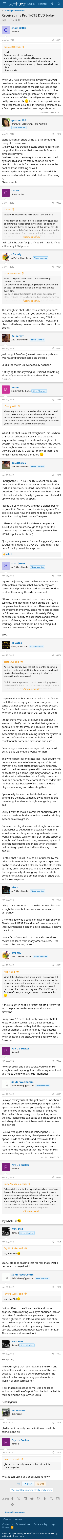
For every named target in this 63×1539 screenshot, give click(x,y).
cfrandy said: (10, 406)
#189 (58, 655)
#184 (58, 266)
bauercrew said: (11, 1459)
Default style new (13, 1519)
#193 (58, 1094)
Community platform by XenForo (29, 1533)
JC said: (7, 209)
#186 (58, 399)
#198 (58, 1422)
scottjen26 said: (11, 661)
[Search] (59, 4)
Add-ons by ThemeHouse (13, 1536)
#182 (58, 134)
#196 (58, 1287)
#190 (58, 899)
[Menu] (5, 4)
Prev (29, 1483)
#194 (58, 1177)
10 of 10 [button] (40, 1483)
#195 (58, 1241)
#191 (58, 965)
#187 (58, 475)
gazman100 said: (12, 46)
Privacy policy (40, 1524)
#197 (58, 1353)
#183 (58, 202)
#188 (58, 575)
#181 (58, 40)
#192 (58, 1060)
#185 (58, 348)
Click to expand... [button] (31, 236)
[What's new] (52, 4)
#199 (58, 1452)
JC (5, 20)
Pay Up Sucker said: (13, 1248)
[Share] (53, 40)
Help (52, 1524)
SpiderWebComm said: (15, 1183)
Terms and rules (23, 1524)
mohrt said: (9, 971)
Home (5, 1527)
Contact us (7, 1524)
